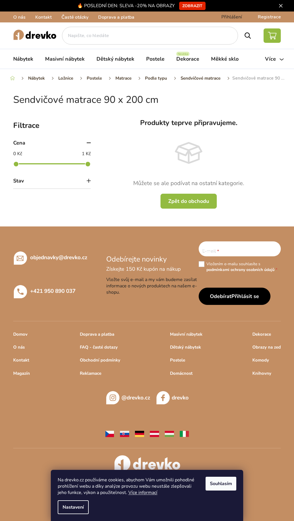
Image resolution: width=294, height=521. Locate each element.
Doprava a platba (116, 17)
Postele (177, 360)
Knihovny (261, 373)
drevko (180, 397)
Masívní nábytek (186, 334)
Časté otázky (74, 17)
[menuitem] (23, 59)
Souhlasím (221, 483)
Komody (260, 360)
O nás (19, 17)
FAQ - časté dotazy (99, 347)
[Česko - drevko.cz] (109, 433)
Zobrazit (192, 6)
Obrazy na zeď (266, 347)
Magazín (21, 373)
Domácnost (181, 373)
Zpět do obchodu (188, 201)
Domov (20, 334)
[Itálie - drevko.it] (184, 433)
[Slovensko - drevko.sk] (124, 433)
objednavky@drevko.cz (58, 257)
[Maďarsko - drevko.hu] (169, 433)
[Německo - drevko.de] (139, 433)
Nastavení (73, 507)
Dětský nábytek (185, 347)
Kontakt (43, 17)
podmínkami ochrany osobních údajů (240, 269)
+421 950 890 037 (53, 291)
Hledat (248, 36)
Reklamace (90, 373)
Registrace (269, 17)
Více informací (142, 492)
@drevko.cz (135, 397)
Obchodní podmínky (100, 360)
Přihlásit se (245, 296)
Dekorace (261, 334)
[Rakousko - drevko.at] (154, 433)
